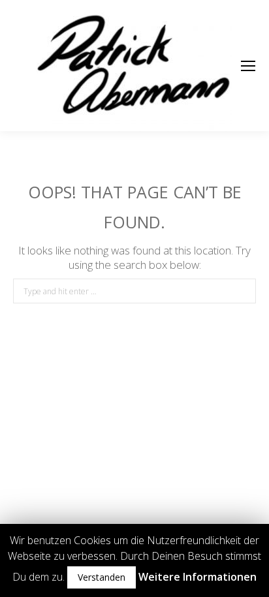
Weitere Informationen (197, 577)
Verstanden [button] (101, 577)
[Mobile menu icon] (248, 66)
